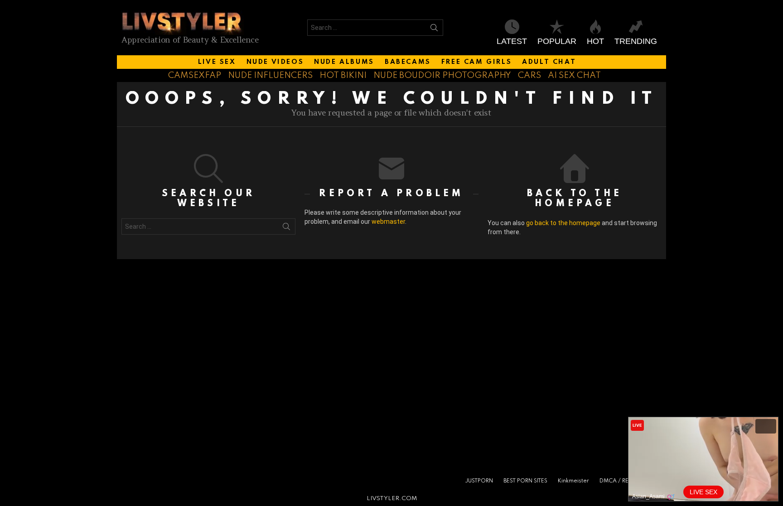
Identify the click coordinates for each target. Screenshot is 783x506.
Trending (635, 41)
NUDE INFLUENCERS (270, 75)
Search (434, 29)
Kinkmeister (573, 481)
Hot (595, 41)
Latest (512, 41)
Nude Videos (275, 62)
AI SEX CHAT (574, 75)
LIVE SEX (217, 62)
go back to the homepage (563, 222)
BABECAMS (408, 62)
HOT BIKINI (343, 75)
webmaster (388, 221)
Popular (556, 41)
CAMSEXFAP (194, 75)
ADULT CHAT (549, 62)
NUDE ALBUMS (344, 62)
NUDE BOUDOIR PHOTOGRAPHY (442, 75)
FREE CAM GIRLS (476, 62)
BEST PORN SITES (525, 481)
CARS (529, 75)
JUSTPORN (479, 481)
